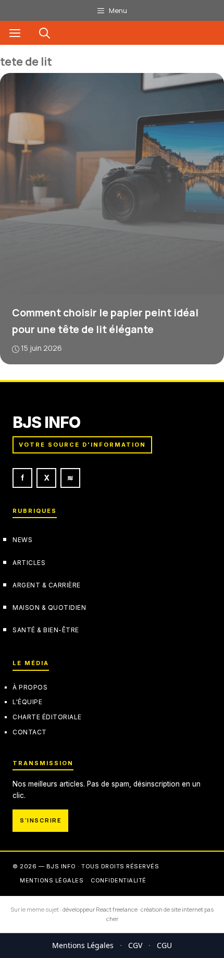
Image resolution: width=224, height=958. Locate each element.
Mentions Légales (83, 945)
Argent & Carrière (47, 585)
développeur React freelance (100, 909)
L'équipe (27, 702)
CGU (164, 945)
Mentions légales (51, 880)
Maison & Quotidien (49, 607)
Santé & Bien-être (46, 630)
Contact (30, 732)
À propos (30, 687)
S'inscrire (40, 820)
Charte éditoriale (47, 717)
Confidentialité (118, 880)
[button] (44, 33)
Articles (29, 563)
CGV (135, 945)
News (22, 540)
